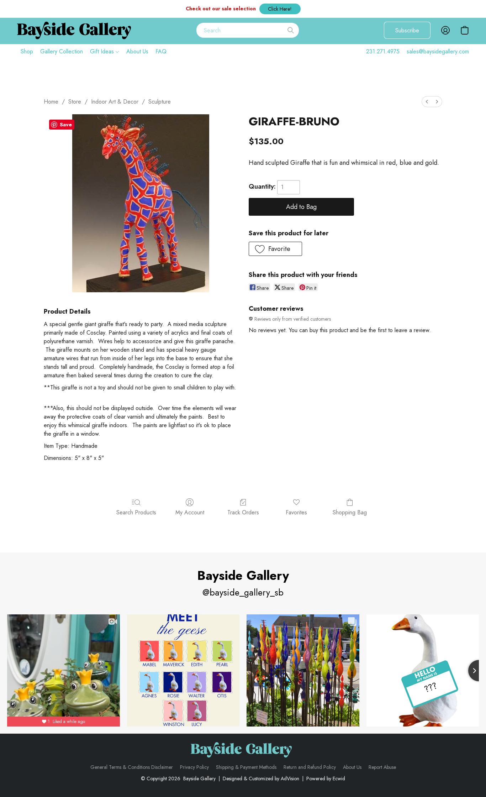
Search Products (136, 512)
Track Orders (243, 512)
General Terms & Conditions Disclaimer (131, 767)
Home (51, 102)
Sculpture (159, 102)
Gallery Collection (61, 51)
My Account (189, 512)
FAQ (161, 51)
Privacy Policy (194, 767)
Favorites (296, 512)
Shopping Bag (350, 512)
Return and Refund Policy (310, 767)
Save (66, 125)
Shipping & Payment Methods (246, 767)
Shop (27, 51)
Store (74, 102)
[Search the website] (290, 30)
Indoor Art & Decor (114, 102)
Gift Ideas (103, 51)
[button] (280, 9)
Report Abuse (382, 767)
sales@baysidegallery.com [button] (438, 51)
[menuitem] (427, 101)
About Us (137, 51)
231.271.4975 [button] (383, 51)
